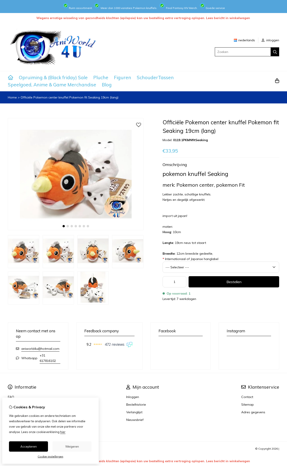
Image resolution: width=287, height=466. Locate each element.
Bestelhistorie (136, 405)
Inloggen (132, 397)
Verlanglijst (134, 412)
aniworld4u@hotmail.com (40, 349)
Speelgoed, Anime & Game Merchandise (52, 85)
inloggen (272, 40)
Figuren (122, 77)
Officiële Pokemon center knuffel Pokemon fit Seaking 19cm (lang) (69, 97)
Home (12, 97)
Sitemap (247, 405)
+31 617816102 (48, 358)
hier (62, 432)
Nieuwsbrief (135, 420)
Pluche (100, 77)
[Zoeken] (275, 51)
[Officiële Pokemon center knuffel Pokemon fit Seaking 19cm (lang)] (76, 229)
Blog (107, 85)
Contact (247, 397)
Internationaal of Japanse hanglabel (190, 259)
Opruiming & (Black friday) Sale (53, 77)
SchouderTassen (155, 77)
